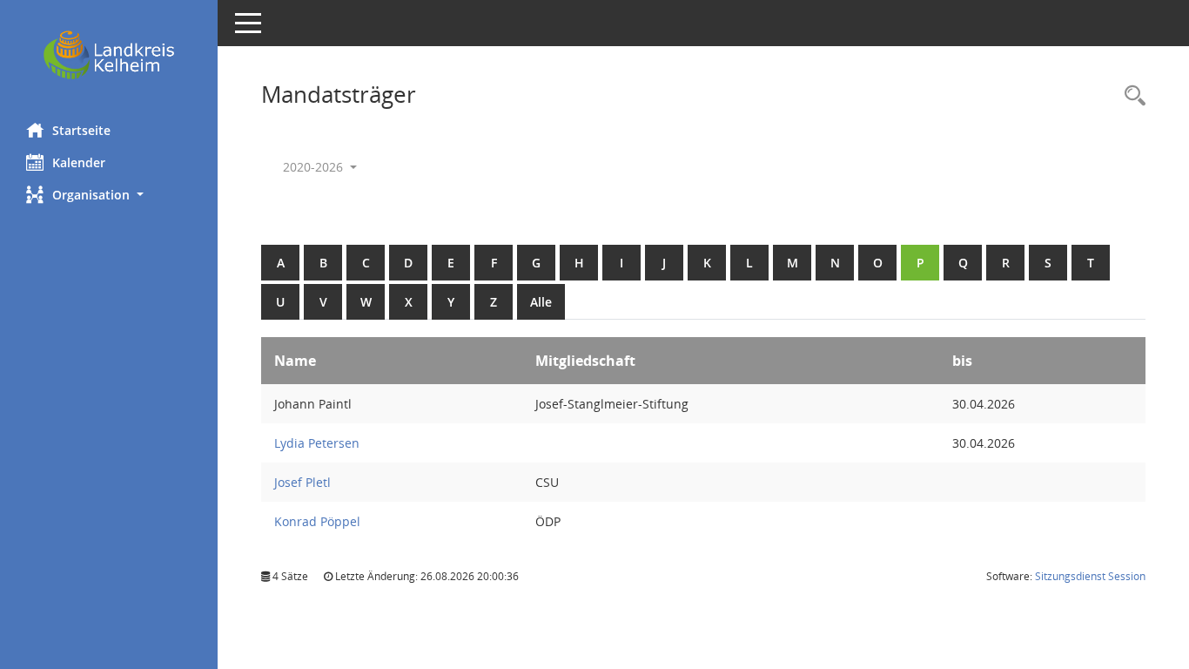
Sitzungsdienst (1090, 576)
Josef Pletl (302, 482)
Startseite (81, 130)
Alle (541, 302)
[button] (109, 195)
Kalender (78, 162)
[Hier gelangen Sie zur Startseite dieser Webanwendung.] (109, 54)
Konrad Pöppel (317, 521)
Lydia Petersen (316, 443)
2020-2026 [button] (314, 167)
